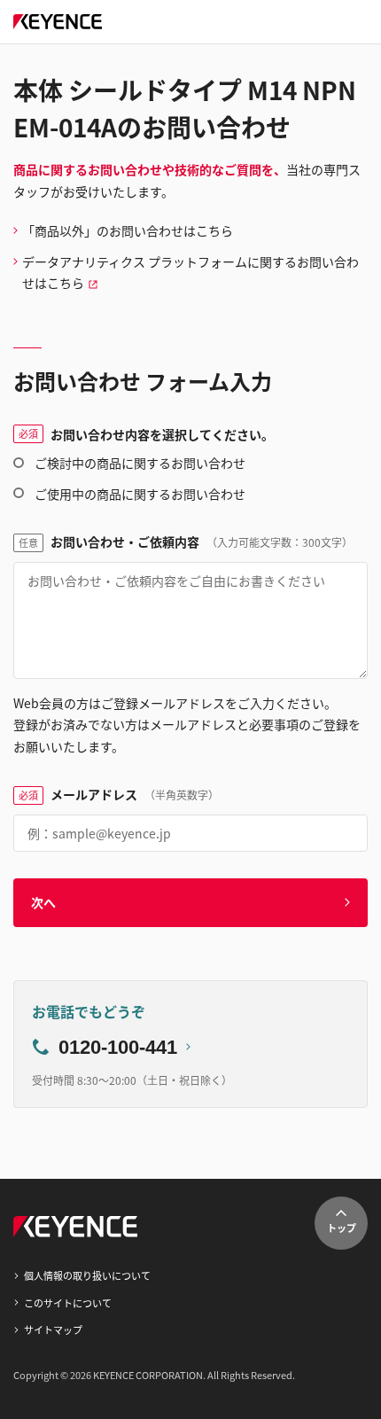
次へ (43, 902)
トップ (341, 1227)
